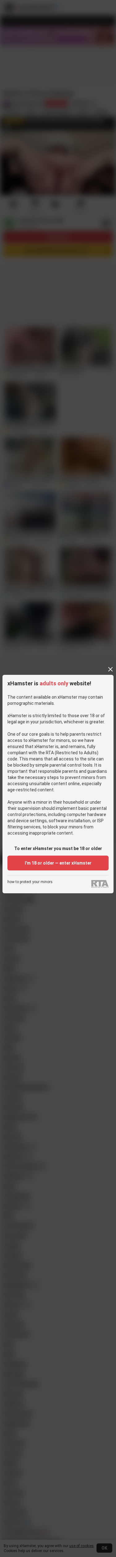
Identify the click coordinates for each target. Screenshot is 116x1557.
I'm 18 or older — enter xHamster (58, 863)
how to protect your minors (30, 882)
